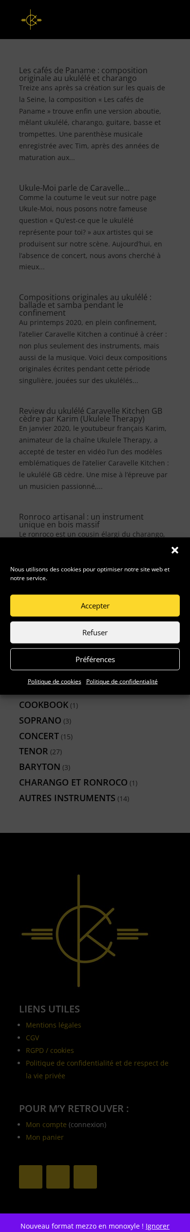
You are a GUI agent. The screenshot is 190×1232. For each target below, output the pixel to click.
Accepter (95, 605)
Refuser (95, 632)
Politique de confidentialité (122, 681)
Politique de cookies (54, 681)
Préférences (95, 659)
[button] (175, 550)
